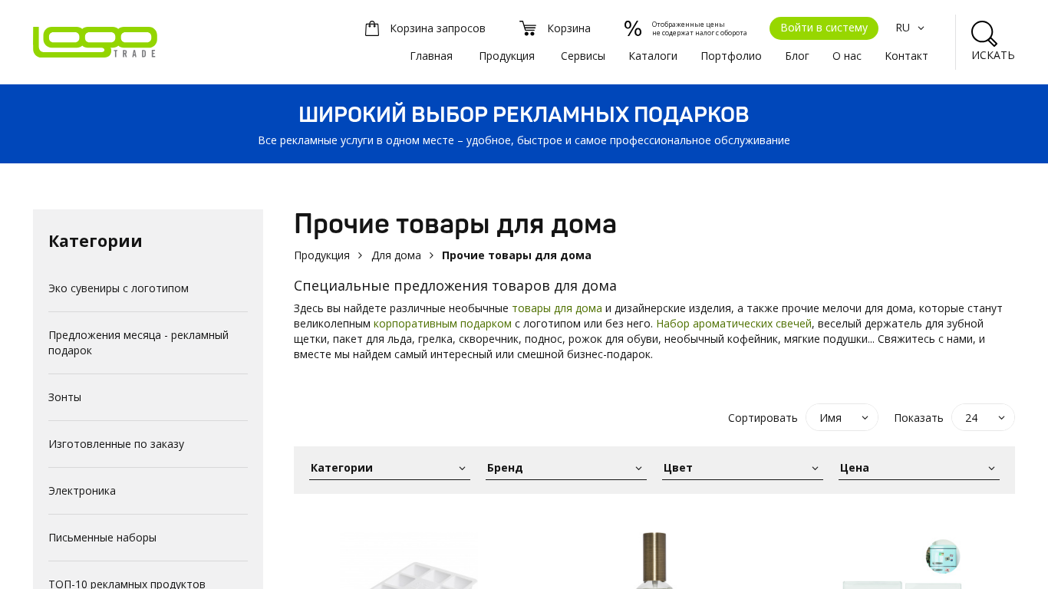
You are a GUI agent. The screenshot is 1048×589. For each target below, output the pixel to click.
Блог (797, 55)
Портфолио (731, 55)
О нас (847, 55)
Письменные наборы (102, 537)
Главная (431, 55)
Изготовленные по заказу (116, 443)
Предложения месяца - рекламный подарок (138, 342)
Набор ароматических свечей (734, 323)
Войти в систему (824, 27)
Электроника (82, 490)
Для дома (396, 255)
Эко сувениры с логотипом (118, 288)
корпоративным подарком (443, 323)
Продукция (507, 55)
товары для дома (557, 308)
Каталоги (652, 55)
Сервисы (583, 55)
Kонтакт (906, 55)
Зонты (64, 397)
